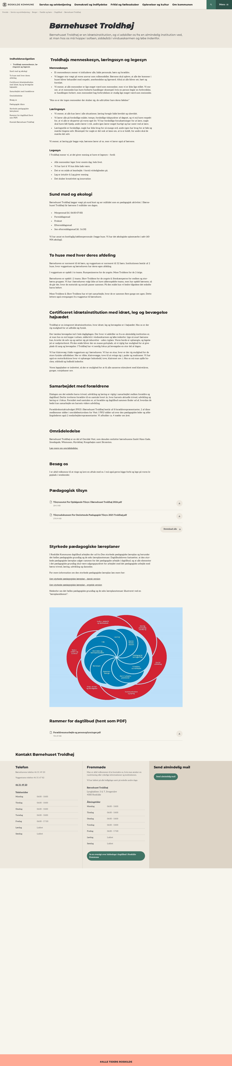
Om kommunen (182, 4)
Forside (5, 12)
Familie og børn (46, 12)
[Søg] (211, 4)
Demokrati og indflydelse (90, 4)
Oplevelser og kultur (155, 4)
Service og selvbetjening (55, 4)
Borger (34, 12)
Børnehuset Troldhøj (72, 12)
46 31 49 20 (21, 785)
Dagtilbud (58, 12)
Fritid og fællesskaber (125, 4)
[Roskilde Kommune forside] (18, 4)
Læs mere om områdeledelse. (63, 448)
